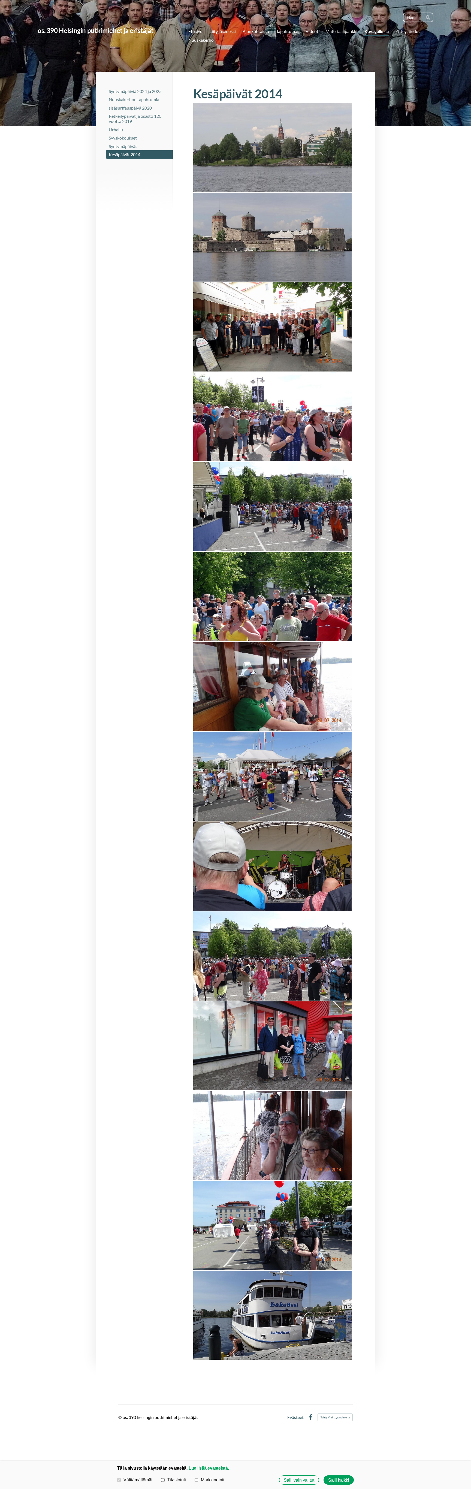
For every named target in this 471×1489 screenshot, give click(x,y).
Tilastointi (176, 1479)
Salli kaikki (338, 1480)
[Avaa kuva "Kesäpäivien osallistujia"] (272, 327)
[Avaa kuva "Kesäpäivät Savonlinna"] (272, 147)
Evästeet (295, 1417)
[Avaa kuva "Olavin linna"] (272, 237)
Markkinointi (212, 1479)
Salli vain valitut (299, 1480)
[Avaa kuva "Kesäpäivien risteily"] (272, 686)
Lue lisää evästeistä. (209, 1468)
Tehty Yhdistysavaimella (335, 1417)
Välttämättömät (137, 1479)
